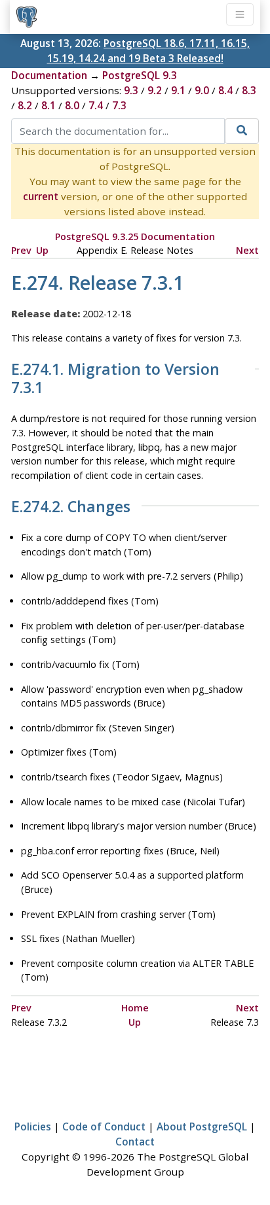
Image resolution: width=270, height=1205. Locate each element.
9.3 (131, 90)
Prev (21, 250)
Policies (32, 1126)
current (40, 196)
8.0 (72, 105)
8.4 (225, 90)
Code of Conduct (103, 1126)
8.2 (25, 105)
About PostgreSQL (202, 1126)
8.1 (48, 105)
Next (247, 250)
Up (42, 250)
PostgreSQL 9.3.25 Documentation (135, 236)
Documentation (49, 75)
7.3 (119, 105)
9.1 (178, 90)
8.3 (249, 90)
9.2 (154, 90)
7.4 (95, 105)
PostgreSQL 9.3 (139, 75)
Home (135, 1008)
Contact (135, 1141)
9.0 (202, 90)
